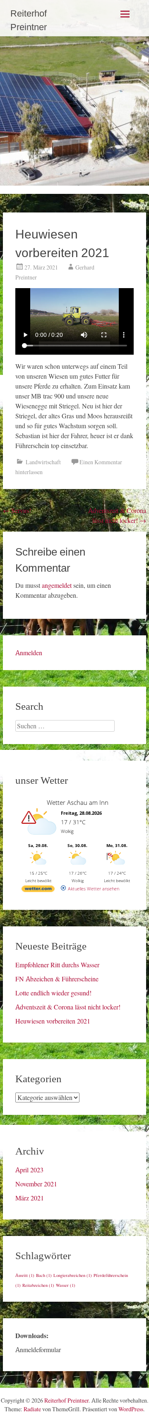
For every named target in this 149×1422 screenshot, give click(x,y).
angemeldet (57, 585)
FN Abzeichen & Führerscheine (57, 979)
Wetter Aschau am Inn (77, 802)
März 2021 (29, 1198)
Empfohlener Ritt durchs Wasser (57, 965)
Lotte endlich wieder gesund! (53, 993)
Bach (44, 1275)
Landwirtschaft (43, 462)
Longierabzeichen (72, 1275)
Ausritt (24, 1275)
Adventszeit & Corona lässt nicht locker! (67, 1007)
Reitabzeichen (38, 1285)
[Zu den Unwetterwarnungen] (40, 839)
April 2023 (29, 1170)
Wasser (65, 1285)
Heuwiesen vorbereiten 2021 (52, 1021)
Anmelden (28, 653)
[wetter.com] (38, 890)
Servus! (17, 510)
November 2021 (36, 1184)
